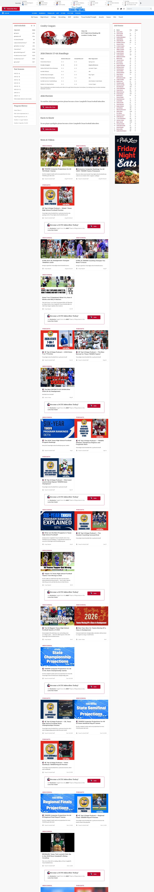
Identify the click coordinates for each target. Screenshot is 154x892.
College (53, 17)
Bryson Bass (119, 35)
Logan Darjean (120, 53)
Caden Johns (120, 76)
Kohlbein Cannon (121, 42)
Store (63, 13)
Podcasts (46, 185)
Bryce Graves (120, 63)
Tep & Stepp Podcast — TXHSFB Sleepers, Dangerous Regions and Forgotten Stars (90, 442)
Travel (121, 17)
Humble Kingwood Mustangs (48, 77)
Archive (76, 17)
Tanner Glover (120, 60)
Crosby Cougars (45, 65)
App (57, 13)
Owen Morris (120, 90)
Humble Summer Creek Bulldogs (49, 81)
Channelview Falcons (46, 61)
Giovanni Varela (120, 123)
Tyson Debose (120, 54)
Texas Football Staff (50, 178)
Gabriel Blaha (120, 38)
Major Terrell (120, 122)
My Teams (34, 17)
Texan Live (50, 13)
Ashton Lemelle (120, 84)
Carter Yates (48, 397)
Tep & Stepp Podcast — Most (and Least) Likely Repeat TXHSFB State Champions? (56, 482)
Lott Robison (120, 107)
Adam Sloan (119, 111)
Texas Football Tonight (88, 17)
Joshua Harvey (120, 69)
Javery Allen (119, 31)
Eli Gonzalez (120, 61)
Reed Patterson (120, 99)
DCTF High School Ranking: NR (90, 33)
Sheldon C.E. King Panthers (47, 84)
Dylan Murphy (120, 93)
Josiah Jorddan (120, 79)
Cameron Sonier (121, 114)
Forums (78, 13)
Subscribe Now (11, 9)
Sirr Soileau (119, 113)
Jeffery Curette (120, 49)
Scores (34, 13)
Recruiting (62, 17)
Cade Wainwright (121, 125)
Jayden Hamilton (121, 65)
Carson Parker (120, 97)
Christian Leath (120, 83)
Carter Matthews (121, 88)
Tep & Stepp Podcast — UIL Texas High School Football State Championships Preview (56, 723)
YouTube (70, 13)
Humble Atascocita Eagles (47, 74)
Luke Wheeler (120, 127)
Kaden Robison (120, 106)
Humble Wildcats (45, 71)
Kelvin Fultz (119, 58)
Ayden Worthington (121, 130)
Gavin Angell (120, 33)
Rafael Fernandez (121, 56)
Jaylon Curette (120, 47)
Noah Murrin (120, 95)
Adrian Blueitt (120, 40)
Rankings (42, 13)
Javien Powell (120, 102)
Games (108, 17)
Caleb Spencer (120, 116)
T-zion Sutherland (121, 118)
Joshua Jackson (120, 72)
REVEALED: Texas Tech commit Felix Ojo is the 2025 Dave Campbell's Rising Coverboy (56, 856)
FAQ (114, 17)
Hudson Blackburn (121, 37)
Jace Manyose (120, 86)
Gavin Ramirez (120, 104)
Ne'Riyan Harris (120, 67)
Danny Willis (120, 129)
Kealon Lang (120, 81)
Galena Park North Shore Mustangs (49, 68)
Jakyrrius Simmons (121, 109)
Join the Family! (93, 227)
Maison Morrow (120, 91)
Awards (101, 17)
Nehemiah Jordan (121, 77)
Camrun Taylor (120, 120)
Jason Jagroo (120, 74)
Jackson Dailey (120, 51)
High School (44, 17)
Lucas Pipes (119, 100)
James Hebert (120, 70)
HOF (69, 17)
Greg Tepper (48, 268)
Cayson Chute (120, 44)
